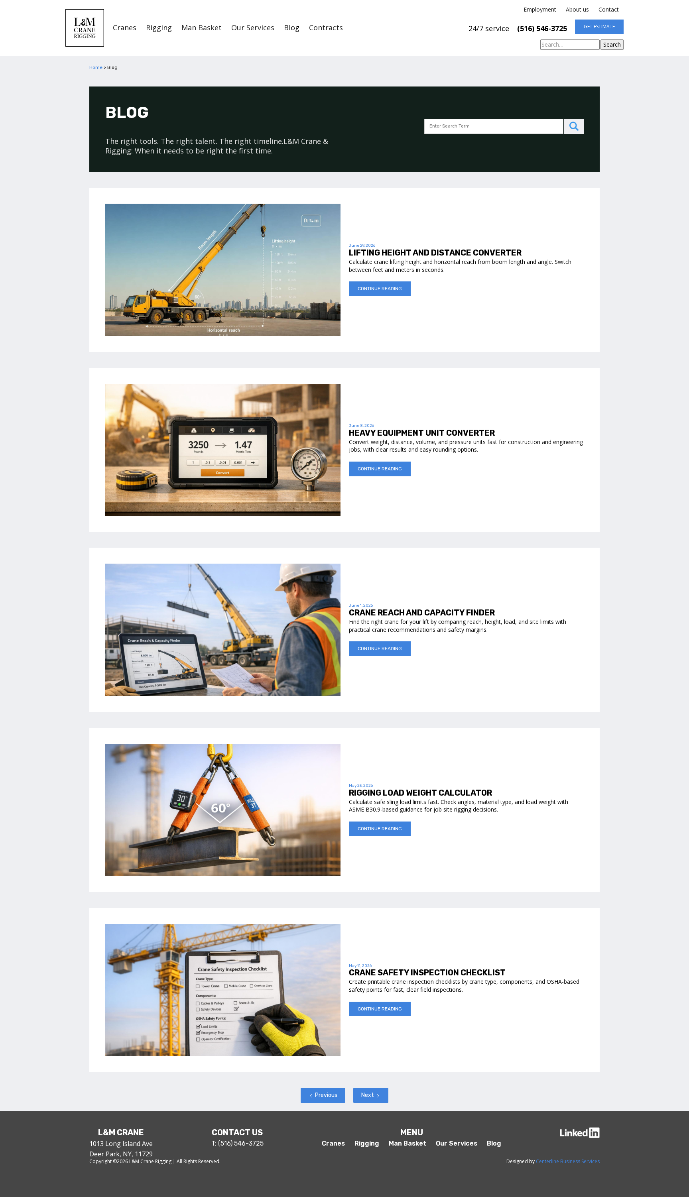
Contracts (326, 28)
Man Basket (201, 28)
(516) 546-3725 (542, 28)
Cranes (124, 28)
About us (577, 9)
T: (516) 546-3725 (237, 1143)
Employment (540, 9)
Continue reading (380, 288)
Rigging (159, 28)
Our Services (252, 28)
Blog (291, 28)
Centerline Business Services (568, 1161)
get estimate (599, 26)
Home (95, 67)
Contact (608, 9)
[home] (84, 28)
